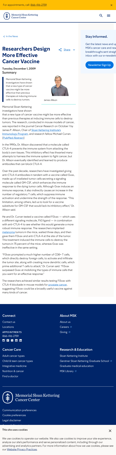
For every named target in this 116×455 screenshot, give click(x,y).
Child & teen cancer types (17, 360)
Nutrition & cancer (13, 371)
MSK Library (67, 371)
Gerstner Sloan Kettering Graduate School (85, 360)
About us (65, 321)
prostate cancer (57, 284)
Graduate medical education (77, 365)
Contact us (8, 321)
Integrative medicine (14, 365)
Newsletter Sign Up (99, 64)
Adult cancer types (13, 355)
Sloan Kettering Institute (74, 355)
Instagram (3, 340)
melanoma (8, 232)
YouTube (16, 340)
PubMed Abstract (13, 137)
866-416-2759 (39, 4)
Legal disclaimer (11, 420)
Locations (8, 326)
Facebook (8, 340)
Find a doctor (10, 376)
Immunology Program (15, 133)
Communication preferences (19, 410)
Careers (64, 326)
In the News (12, 36)
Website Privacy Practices (22, 449)
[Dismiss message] (111, 5)
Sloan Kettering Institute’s (46, 130)
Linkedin (20, 340)
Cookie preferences (14, 415)
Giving (64, 332)
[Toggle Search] (101, 16)
